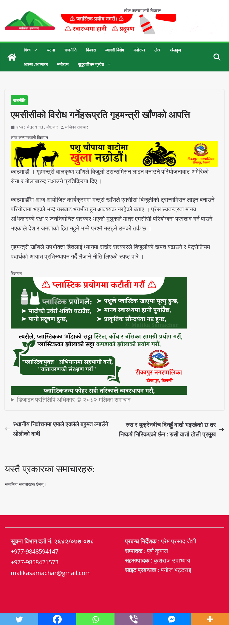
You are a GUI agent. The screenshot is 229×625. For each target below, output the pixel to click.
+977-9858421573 (34, 562)
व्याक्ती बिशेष (114, 50)
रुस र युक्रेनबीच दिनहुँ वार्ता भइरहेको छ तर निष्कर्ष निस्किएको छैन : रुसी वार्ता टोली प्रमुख (167, 429)
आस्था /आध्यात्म (36, 64)
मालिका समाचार (76, 127)
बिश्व (27, 50)
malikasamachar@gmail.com (51, 573)
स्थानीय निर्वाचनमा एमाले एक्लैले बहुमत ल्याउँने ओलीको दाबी (60, 429)
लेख (157, 50)
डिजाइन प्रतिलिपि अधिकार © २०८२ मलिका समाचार (74, 399)
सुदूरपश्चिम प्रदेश (91, 64)
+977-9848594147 (34, 551)
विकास (91, 50)
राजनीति (70, 50)
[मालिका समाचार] (12, 57)
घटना (51, 50)
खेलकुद (175, 50)
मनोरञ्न (139, 50)
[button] (34, 50)
